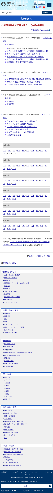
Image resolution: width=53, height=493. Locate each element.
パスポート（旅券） (11, 413)
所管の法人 (8, 288)
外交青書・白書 (9, 344)
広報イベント (9, 330)
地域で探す (8, 377)
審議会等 (7, 286)
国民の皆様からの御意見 (12, 465)
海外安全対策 (9, 410)
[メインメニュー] (49, 5)
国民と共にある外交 (11, 363)
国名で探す (8, 399)
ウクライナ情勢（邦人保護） (18, 129)
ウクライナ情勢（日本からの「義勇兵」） (24, 54)
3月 (14, 151)
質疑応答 (10, 104)
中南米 (8, 388)
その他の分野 (9, 366)
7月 (32, 151)
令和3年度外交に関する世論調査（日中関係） (25, 57)
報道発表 (7, 316)
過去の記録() (39, 30)
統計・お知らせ (9, 435)
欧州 (7, 391)
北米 (7, 386)
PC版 (35, 3)
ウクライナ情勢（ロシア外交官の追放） (23, 121)
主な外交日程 (9, 346)
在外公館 (7, 280)
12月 (14, 169)
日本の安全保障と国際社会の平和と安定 (18, 353)
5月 (23, 151)
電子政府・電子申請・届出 (13, 449)
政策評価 (7, 294)
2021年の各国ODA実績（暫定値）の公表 (23, 82)
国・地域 (7, 374)
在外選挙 (7, 427)
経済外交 (7, 358)
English (42, 3)
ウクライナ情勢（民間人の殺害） (20, 124)
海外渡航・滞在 (10, 407)
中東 (7, 394)
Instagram (40, 7)
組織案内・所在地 (10, 278)
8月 (37, 151)
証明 (5, 438)
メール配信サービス (11, 463)
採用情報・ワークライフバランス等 (16, 283)
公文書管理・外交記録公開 (13, 454)
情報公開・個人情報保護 (12, 452)
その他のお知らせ (10, 333)
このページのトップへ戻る (40, 256)
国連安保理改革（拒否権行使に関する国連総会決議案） (29, 79)
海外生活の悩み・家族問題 (13, 421)
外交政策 (7, 340)
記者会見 (7, 313)
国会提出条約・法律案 (12, 297)
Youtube (44, 7)
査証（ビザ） (9, 430)
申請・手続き (9, 446)
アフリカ (9, 397)
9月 (41, 151)
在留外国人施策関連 (11, 432)
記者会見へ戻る (9, 263)
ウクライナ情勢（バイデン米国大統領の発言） (26, 84)
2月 (9, 151)
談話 (5, 319)
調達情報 (7, 457)
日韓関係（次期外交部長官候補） (20, 62)
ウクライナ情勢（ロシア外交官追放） (22, 127)
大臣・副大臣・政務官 (12, 275)
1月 (4, 151)
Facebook (37, 7)
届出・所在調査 (9, 416)
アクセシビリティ (16, 472)
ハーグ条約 (8, 419)
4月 (18, 151)
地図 (25, 486)
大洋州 (8, 383)
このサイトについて (11, 302)
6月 (27, 151)
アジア (8, 380)
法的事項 (4, 472)
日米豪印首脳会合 (14, 135)
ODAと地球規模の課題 (12, 355)
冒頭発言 (10, 44)
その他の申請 (9, 460)
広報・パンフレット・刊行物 (14, 327)
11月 (9, 169)
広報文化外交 (9, 361)
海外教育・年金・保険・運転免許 (15, 424)
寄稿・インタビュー (11, 324)
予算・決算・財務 (10, 291)
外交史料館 (8, 299)
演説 (5, 322)
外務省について (10, 272)
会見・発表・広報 (11, 310)
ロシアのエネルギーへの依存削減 (20, 132)
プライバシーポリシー (32, 472)
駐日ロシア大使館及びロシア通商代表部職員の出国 (27, 51)
